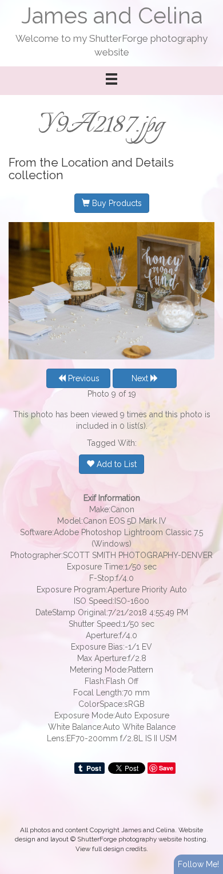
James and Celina (111, 16)
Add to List (115, 464)
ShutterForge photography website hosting (141, 839)
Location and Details (117, 162)
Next (141, 378)
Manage (208, 6)
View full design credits (110, 849)
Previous (82, 378)
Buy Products (116, 203)
